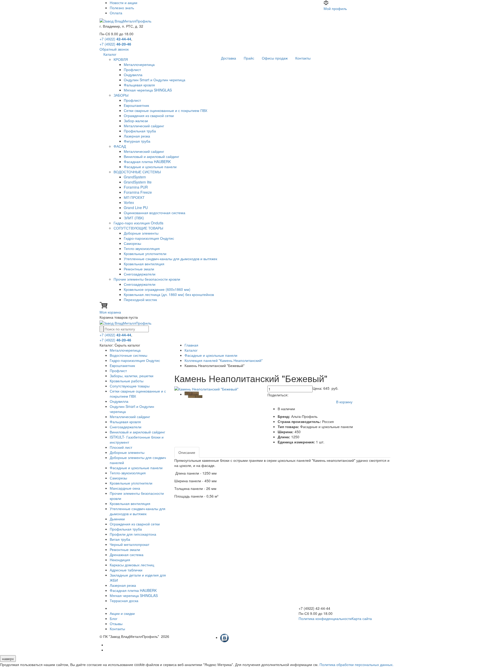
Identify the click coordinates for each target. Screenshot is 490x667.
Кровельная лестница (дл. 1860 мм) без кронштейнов (169, 294)
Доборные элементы (141, 233)
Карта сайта (362, 618)
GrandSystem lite (138, 182)
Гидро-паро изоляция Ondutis (138, 222)
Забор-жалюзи (136, 120)
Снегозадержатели (139, 274)
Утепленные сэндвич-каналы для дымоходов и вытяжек (170, 258)
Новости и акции (123, 2)
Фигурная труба (137, 141)
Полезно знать (122, 7)
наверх (8, 658)
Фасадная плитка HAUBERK (147, 161)
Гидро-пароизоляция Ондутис (149, 238)
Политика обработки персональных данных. (357, 664)
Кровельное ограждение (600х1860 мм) (157, 289)
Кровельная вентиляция (144, 263)
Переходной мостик (140, 299)
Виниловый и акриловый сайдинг (151, 156)
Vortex (129, 202)
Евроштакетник (136, 105)
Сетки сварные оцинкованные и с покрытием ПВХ (165, 110)
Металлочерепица (139, 64)
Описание (186, 452)
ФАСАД (120, 146)
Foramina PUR (136, 187)
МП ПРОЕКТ (134, 197)
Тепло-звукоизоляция (142, 248)
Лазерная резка (137, 136)
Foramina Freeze (138, 192)
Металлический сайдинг (144, 125)
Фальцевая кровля (139, 84)
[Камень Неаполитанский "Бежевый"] (206, 388)
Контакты (303, 58)
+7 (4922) (115, 38)
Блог (113, 618)
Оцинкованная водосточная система (154, 212)
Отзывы (116, 623)
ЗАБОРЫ (121, 95)
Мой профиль (335, 8)
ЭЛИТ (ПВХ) (134, 217)
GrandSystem (135, 176)
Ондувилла (133, 74)
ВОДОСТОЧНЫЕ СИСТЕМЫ (137, 171)
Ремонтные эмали (139, 268)
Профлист (132, 69)
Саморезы (132, 243)
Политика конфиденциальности (325, 618)
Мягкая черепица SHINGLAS (148, 90)
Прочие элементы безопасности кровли (147, 279)
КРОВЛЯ (121, 59)
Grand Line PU (136, 207)
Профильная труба (140, 130)
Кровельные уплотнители (145, 253)
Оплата (116, 12)
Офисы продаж (275, 58)
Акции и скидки (122, 613)
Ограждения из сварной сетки (149, 115)
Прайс (249, 58)
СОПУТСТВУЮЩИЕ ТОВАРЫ (138, 228)
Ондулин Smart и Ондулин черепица (154, 79)
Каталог (109, 54)
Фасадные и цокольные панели (150, 166)
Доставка (228, 58)
